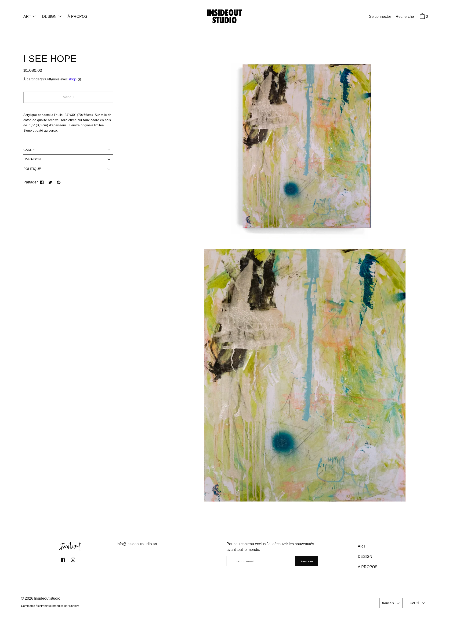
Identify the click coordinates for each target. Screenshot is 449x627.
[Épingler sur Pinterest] (58, 182)
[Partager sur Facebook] (42, 182)
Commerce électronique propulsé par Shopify (50, 606)
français (388, 603)
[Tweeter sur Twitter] (50, 182)
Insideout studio (47, 598)
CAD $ (414, 603)
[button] (404, 17)
